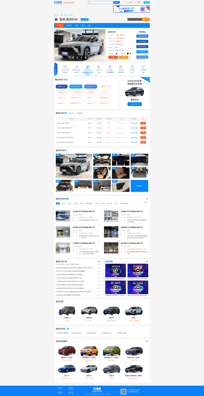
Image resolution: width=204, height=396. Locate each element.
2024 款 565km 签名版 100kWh (65, 142)
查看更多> (139, 186)
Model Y (67, 375)
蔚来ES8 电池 (122, 333)
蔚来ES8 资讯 (107, 333)
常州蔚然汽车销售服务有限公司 (84, 227)
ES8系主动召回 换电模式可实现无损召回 (68, 295)
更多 (147, 198)
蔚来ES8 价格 (77, 333)
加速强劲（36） (61, 86)
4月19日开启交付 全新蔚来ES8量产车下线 (69, 278)
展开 (145, 202)
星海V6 (111, 318)
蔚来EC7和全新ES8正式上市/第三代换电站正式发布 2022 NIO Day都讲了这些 (75, 267)
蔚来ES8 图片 (92, 333)
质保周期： (111, 44)
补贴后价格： (112, 38)
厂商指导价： (112, 35)
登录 (147, 2)
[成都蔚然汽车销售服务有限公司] (111, 227)
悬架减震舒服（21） (62, 92)
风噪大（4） (90, 97)
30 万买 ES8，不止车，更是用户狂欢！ (68, 264)
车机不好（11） (61, 97)
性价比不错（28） (76, 86)
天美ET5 (111, 375)
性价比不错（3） (104, 103)
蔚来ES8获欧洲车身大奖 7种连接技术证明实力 (70, 285)
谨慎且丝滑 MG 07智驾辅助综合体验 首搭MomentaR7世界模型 (115, 278)
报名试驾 (123, 57)
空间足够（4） (61, 103)
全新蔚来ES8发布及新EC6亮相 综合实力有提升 (70, 281)
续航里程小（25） (105, 86)
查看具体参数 (134, 123)
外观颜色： (111, 53)
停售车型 (79, 113)
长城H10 (67, 318)
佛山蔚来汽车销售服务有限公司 (132, 243)
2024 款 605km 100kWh (63, 132)
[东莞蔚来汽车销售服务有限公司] (111, 211)
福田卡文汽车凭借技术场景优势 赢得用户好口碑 (137, 295)
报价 (76, 25)
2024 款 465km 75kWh (63, 123)
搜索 (116, 2)
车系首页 (60, 25)
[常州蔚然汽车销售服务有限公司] (63, 227)
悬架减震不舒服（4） (76, 103)
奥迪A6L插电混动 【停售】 (134, 375)
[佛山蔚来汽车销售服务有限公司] (111, 243)
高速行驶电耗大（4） (105, 97)
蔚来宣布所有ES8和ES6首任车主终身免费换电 (70, 288)
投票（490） (134, 104)
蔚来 (65, 15)
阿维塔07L (89, 318)
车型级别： (111, 41)
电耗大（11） (105, 92)
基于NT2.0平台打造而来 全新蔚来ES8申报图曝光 (71, 271)
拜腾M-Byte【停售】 (134, 357)
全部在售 (70, 113)
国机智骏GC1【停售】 (111, 357)
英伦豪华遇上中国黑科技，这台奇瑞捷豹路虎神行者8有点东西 (115, 295)
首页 (61, 15)
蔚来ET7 (89, 375)
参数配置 (69, 25)
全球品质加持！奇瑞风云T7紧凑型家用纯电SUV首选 (137, 278)
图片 (83, 25)
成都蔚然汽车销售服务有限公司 (132, 227)
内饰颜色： (123, 53)
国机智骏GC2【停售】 (89, 357)
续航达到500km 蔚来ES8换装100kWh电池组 (70, 274)
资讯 (89, 25)
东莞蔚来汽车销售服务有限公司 (132, 211)
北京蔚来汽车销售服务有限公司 (84, 211)
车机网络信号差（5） (76, 97)
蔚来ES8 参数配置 (63, 333)
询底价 (113, 57)
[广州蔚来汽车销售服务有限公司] (63, 243)
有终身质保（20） (78, 92)
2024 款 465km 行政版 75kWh (65, 128)
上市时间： (111, 50)
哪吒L (134, 318)
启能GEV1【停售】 (67, 357)
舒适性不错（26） (91, 86)
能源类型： (111, 47)
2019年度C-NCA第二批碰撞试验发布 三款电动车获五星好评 (74, 291)
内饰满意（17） (92, 92)
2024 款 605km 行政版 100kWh (65, 137)
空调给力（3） (91, 103)
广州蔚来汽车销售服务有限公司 (84, 243)
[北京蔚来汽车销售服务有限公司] (63, 211)
